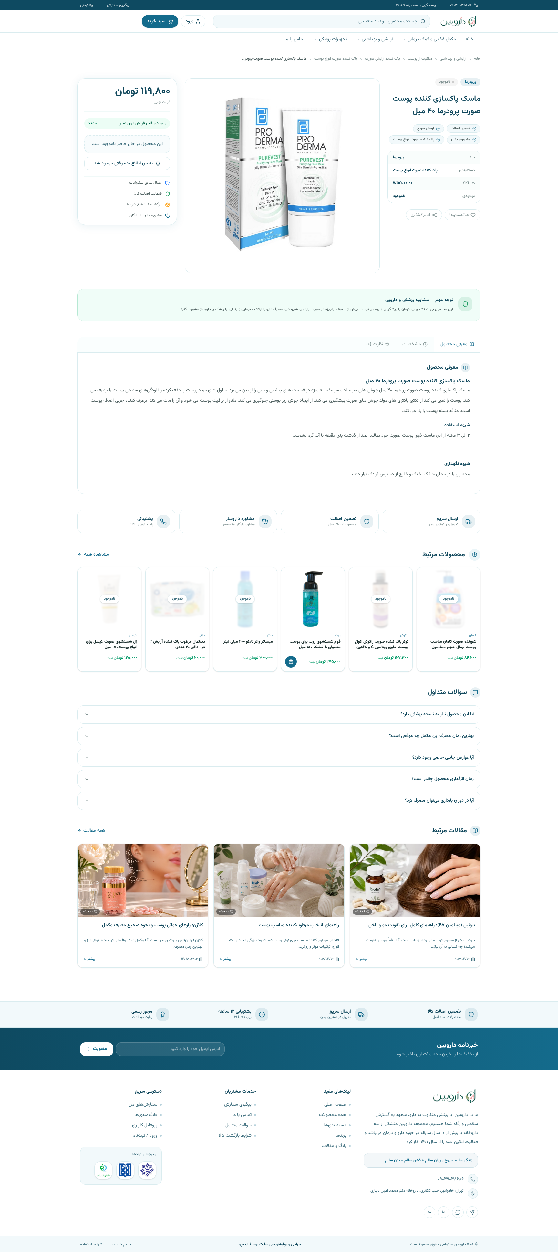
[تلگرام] (472, 1212)
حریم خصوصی (120, 1244)
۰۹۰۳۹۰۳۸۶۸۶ (461, 5)
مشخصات (411, 344)
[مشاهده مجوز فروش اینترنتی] (125, 1170)
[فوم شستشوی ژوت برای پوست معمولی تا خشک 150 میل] (313, 599)
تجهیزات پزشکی (333, 39)
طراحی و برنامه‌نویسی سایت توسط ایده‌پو (270, 1244)
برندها (341, 1135)
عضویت (100, 1049)
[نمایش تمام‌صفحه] (195, 88)
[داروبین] (458, 21)
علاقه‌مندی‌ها (145, 1115)
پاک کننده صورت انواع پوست (335, 58)
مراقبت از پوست (420, 58)
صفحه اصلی (335, 1104)
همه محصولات (332, 1115)
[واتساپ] (458, 1212)
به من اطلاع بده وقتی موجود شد (123, 163)
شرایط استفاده (91, 1244)
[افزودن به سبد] (291, 662)
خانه (469, 39)
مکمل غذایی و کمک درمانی (432, 39)
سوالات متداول (238, 1125)
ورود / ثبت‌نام (145, 1135)
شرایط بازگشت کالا (235, 1135)
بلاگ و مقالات (334, 1146)
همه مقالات (94, 830)
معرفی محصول (454, 344)
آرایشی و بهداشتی (377, 39)
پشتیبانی (86, 5)
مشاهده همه (96, 555)
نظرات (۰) (374, 344)
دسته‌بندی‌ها (335, 1125)
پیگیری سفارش (118, 5)
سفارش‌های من (143, 1104)
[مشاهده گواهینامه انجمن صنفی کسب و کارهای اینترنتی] (147, 1170)
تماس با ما (294, 39)
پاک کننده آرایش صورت (382, 58)
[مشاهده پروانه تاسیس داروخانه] (103, 1170)
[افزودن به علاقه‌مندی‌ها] (424, 574)
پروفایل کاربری (144, 1125)
